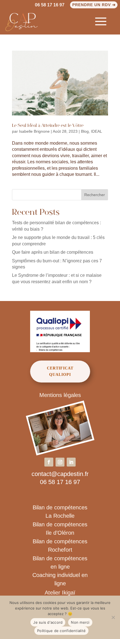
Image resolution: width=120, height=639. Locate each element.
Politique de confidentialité (61, 630)
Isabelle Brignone (34, 131)
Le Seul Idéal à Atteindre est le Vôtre (47, 126)
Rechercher (94, 195)
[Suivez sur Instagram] (60, 462)
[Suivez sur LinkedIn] (71, 462)
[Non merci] (113, 617)
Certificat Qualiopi (60, 371)
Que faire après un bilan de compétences (52, 252)
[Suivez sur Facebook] (48, 462)
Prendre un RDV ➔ (94, 5)
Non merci (80, 622)
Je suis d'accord (48, 622)
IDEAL (96, 131)
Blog (85, 131)
